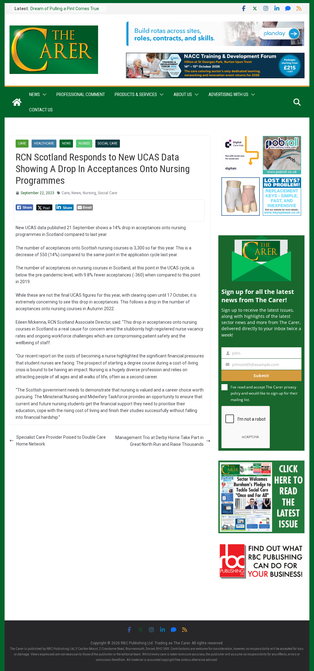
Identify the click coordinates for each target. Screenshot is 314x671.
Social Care (107, 143)
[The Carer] (17, 102)
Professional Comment (80, 94)
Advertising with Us (228, 94)
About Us (183, 94)
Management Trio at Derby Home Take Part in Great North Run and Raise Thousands (159, 441)
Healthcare (44, 143)
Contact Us (41, 110)
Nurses (84, 143)
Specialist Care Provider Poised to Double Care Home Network (61, 440)
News (34, 94)
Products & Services (136, 94)
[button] (43, 94)
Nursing (89, 193)
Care (22, 143)
